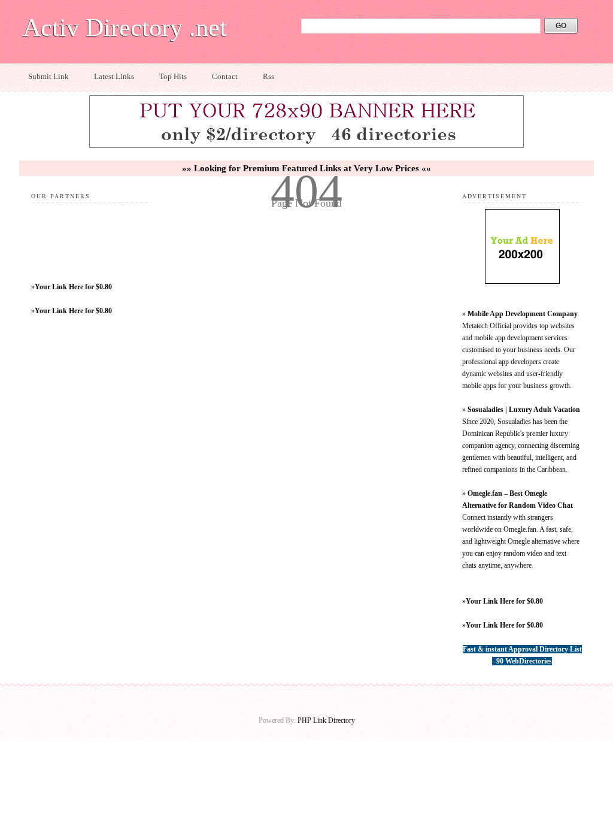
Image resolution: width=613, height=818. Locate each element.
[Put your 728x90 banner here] (306, 146)
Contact (225, 76)
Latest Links (114, 76)
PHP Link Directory (326, 720)
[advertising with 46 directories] (522, 281)
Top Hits (173, 76)
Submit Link (48, 76)
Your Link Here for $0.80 (73, 287)
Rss (268, 76)
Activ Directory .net (125, 27)
